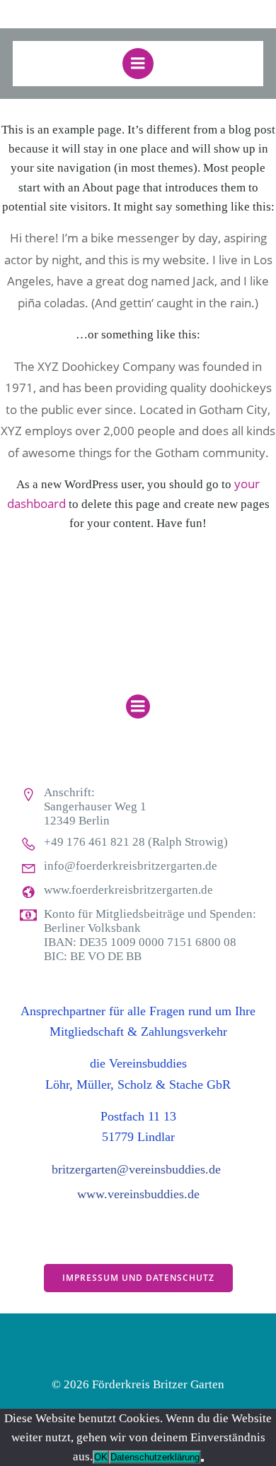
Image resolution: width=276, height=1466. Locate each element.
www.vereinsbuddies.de (138, 1194)
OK (101, 1457)
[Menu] (138, 63)
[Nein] (202, 1460)
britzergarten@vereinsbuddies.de (136, 1169)
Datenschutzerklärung (155, 1457)
